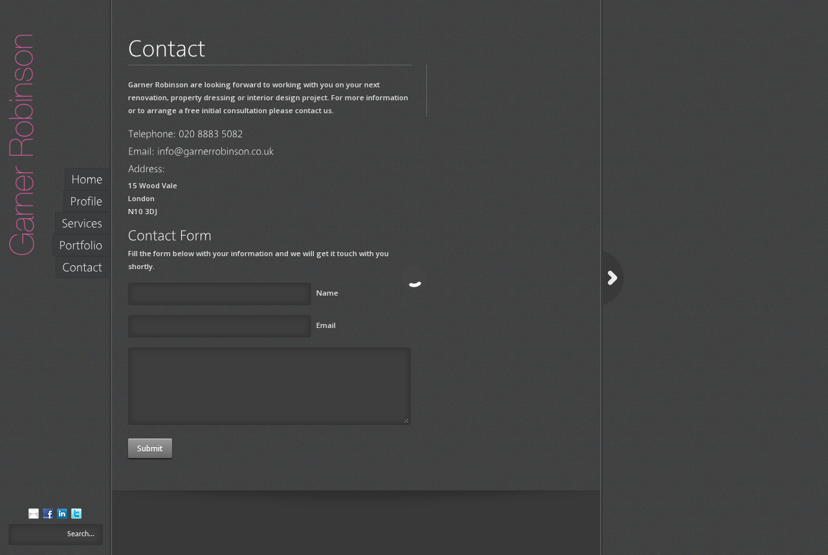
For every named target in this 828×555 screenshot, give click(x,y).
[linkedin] (62, 516)
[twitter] (76, 516)
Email (326, 325)
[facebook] (48, 516)
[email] (33, 516)
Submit (150, 448)
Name (327, 293)
